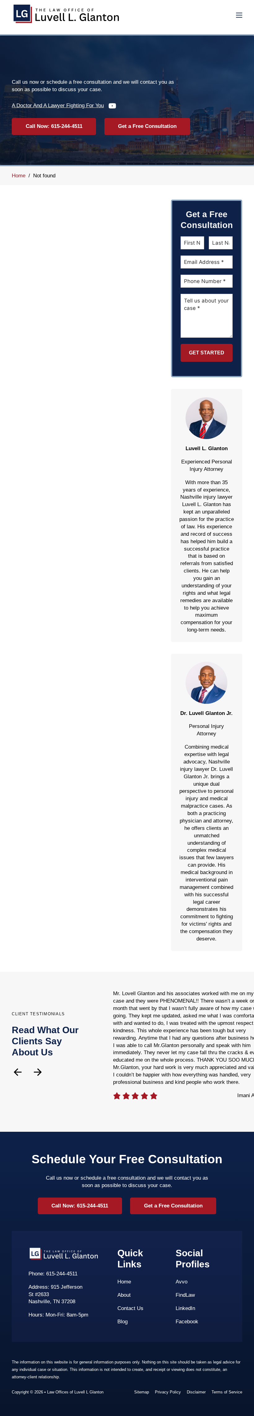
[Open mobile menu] (239, 15)
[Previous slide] (18, 1072)
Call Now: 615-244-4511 (54, 126)
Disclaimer (196, 1392)
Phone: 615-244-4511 (52, 1274)
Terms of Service (227, 1392)
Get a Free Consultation (147, 126)
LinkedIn (185, 1308)
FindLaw (185, 1295)
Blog (122, 1322)
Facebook (187, 1322)
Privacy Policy (168, 1392)
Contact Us (130, 1308)
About (124, 1295)
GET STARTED (206, 352)
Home (18, 176)
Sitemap (141, 1392)
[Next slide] (38, 1072)
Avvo (181, 1282)
